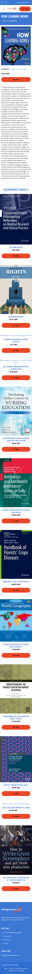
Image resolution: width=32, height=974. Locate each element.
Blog (6, 943)
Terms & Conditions (21, 968)
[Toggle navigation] (3, 8)
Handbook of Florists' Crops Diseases (16, 581)
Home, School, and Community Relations (16, 808)
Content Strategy (21, 69)
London (5, 2)
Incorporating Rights (16, 317)
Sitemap (21, 971)
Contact (11, 968)
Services (7, 940)
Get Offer (25, 9)
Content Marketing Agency (13, 932)
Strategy (12, 69)
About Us (7, 936)
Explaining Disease (16, 247)
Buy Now (16, 79)
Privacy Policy (12, 971)
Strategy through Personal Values (16, 785)
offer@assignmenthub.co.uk (23, 2)
